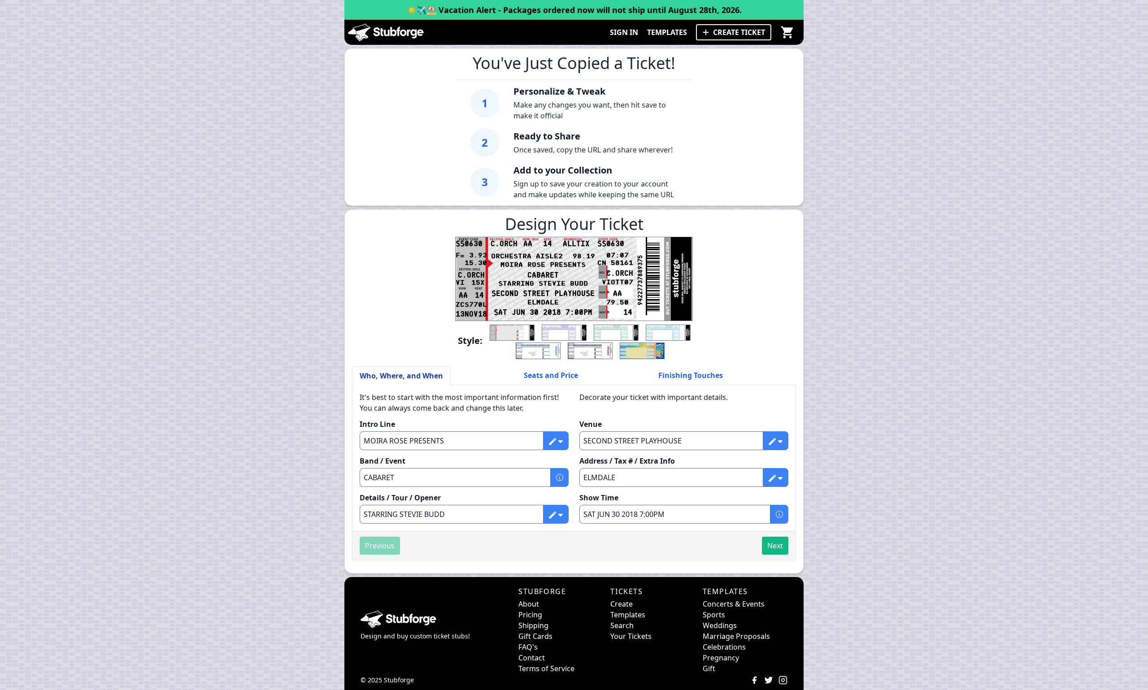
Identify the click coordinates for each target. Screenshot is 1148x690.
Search (622, 625)
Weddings (720, 625)
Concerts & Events (734, 604)
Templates (627, 615)
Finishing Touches (690, 375)
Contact (531, 658)
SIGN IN (624, 32)
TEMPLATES (667, 32)
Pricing (530, 615)
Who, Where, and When (401, 376)
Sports (714, 615)
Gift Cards (535, 636)
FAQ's (528, 647)
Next (775, 546)
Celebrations (724, 647)
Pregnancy (721, 658)
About (528, 604)
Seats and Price (551, 375)
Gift (709, 668)
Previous (380, 546)
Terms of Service (546, 668)
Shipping (533, 625)
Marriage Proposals (736, 636)
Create (621, 604)
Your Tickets (631, 636)
